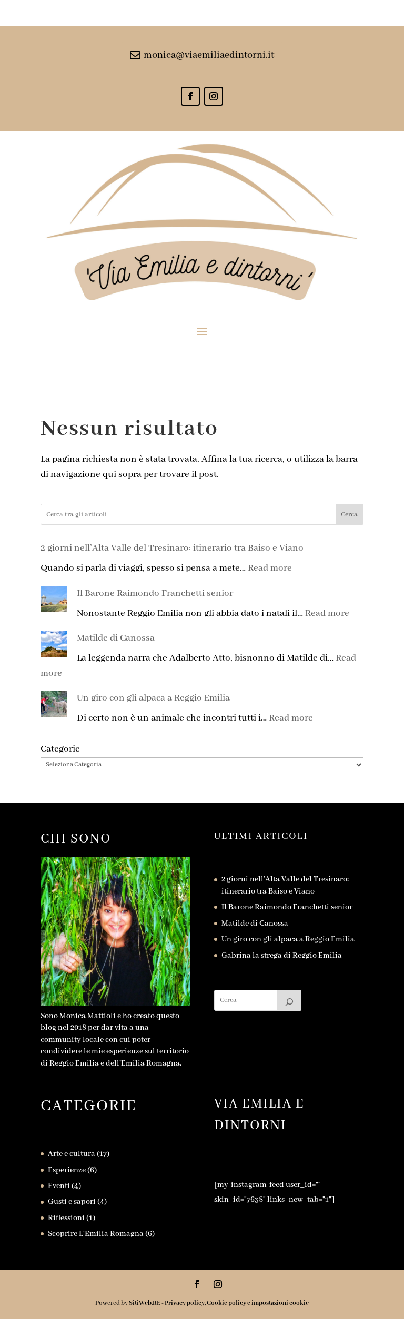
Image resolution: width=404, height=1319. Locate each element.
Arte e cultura (71, 1154)
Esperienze (67, 1170)
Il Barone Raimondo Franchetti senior (155, 593)
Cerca (349, 514)
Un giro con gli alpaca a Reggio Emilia (153, 698)
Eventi (59, 1186)
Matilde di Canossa (116, 638)
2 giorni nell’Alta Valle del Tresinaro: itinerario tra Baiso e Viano (172, 548)
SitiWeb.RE (144, 1303)
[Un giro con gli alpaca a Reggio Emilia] (54, 706)
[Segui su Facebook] (190, 96)
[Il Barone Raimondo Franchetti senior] (54, 601)
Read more (270, 568)
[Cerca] (289, 1000)
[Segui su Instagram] (213, 96)
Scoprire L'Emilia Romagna (96, 1234)
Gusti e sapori (72, 1201)
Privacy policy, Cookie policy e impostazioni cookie (237, 1303)
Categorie (60, 749)
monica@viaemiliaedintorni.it (209, 55)
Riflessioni (66, 1218)
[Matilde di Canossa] (54, 646)
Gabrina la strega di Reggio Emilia (281, 955)
